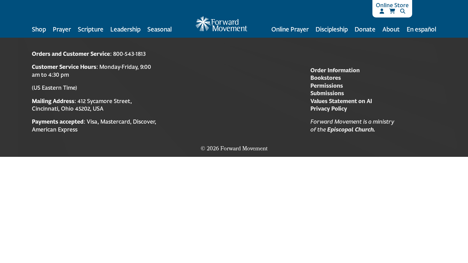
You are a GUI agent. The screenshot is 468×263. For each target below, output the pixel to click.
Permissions (326, 85)
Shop (39, 29)
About (391, 29)
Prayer (62, 29)
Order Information (335, 70)
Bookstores (325, 78)
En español (421, 29)
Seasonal (159, 29)
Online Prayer (290, 29)
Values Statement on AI (341, 101)
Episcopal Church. (351, 129)
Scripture (90, 29)
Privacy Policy (328, 108)
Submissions (327, 93)
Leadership (125, 29)
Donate (365, 29)
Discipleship (332, 29)
